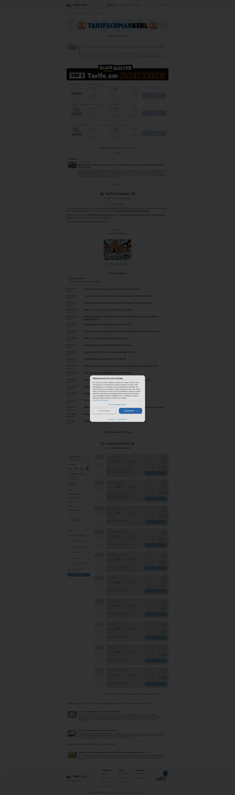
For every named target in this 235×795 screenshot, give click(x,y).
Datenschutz (122, 419)
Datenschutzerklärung (100, 400)
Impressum (111, 419)
